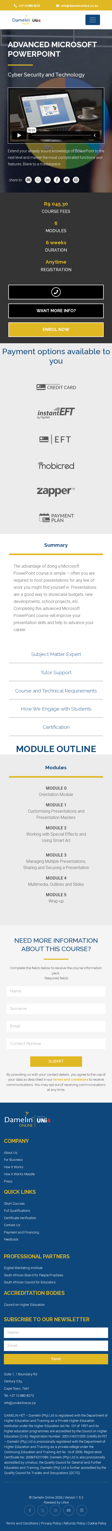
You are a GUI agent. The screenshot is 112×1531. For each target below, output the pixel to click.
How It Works (13, 1167)
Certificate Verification (20, 1218)
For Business (13, 1160)
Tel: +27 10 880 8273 (19, 1396)
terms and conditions (70, 1079)
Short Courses (14, 1204)
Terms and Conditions (22, 1523)
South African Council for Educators (30, 1282)
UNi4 (65, 1502)
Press (8, 1181)
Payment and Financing (21, 1232)
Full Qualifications (17, 1211)
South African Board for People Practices (33, 1275)
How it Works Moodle (19, 1174)
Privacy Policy (51, 1523)
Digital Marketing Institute (23, 1268)
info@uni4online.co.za (20, 1403)
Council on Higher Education (24, 1305)
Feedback (11, 1239)
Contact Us (12, 1225)
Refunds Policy (74, 1523)
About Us (10, 1153)
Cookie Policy (97, 1523)
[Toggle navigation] (92, 20)
